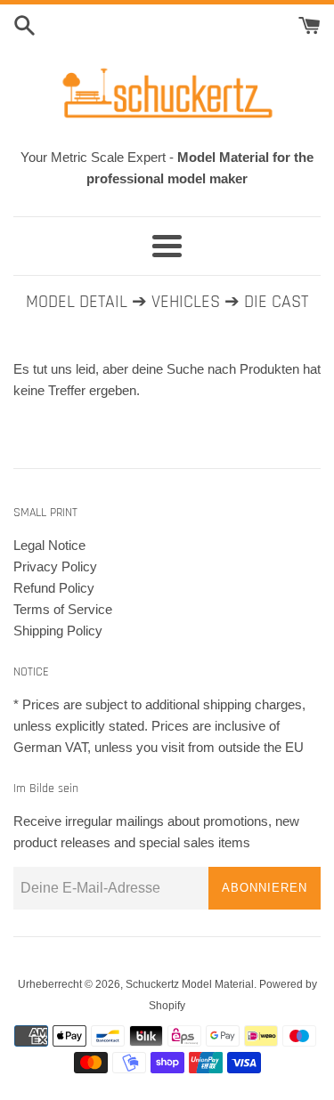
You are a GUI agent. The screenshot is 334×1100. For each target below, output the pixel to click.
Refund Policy (53, 587)
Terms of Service (62, 609)
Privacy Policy (55, 566)
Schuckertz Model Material (190, 984)
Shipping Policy (57, 630)
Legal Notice (49, 545)
